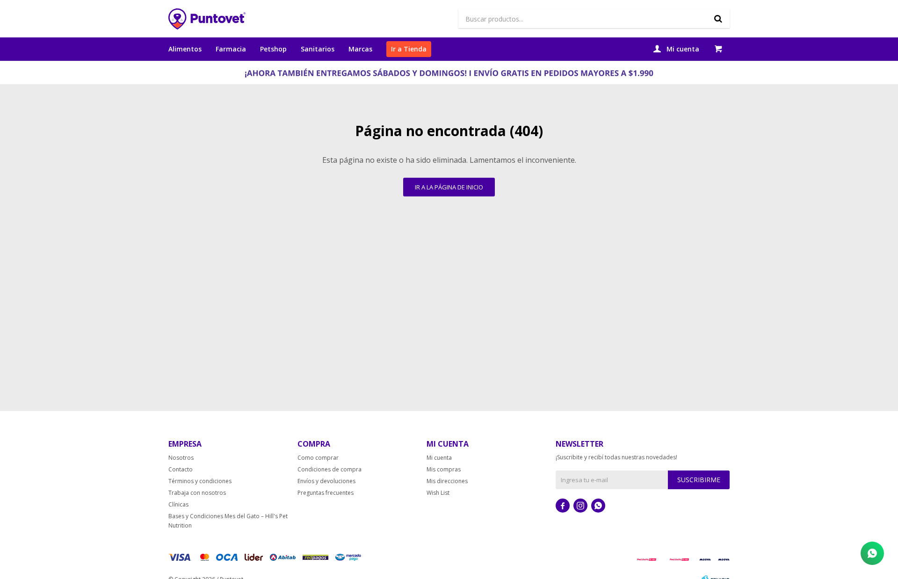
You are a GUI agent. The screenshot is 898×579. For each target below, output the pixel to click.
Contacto (180, 469)
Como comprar (318, 458)
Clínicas (178, 504)
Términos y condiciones (200, 481)
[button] (718, 18)
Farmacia (231, 48)
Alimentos (185, 48)
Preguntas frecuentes (325, 493)
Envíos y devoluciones (326, 481)
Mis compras (444, 469)
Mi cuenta (439, 458)
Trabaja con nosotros (197, 493)
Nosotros (181, 458)
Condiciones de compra (329, 469)
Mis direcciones (447, 481)
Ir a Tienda (409, 48)
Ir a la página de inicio (449, 187)
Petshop (273, 48)
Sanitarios (317, 48)
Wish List (438, 493)
